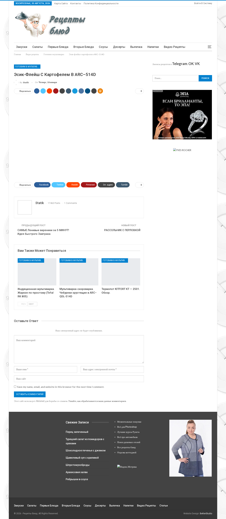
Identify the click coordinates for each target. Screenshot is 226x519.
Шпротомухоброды (78, 465)
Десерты (119, 47)
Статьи (163, 505)
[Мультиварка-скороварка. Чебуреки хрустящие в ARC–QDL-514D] (79, 271)
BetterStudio (206, 513)
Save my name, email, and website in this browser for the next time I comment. (60, 386)
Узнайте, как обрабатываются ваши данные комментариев (97, 401)
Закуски (21, 47)
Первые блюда (58, 47)
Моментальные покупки (129, 421)
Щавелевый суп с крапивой (82, 457)
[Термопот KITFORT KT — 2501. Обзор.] (121, 271)
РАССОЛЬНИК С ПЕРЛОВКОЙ (122, 230)
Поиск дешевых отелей (128, 442)
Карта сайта (61, 3)
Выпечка (136, 47)
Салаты (37, 47)
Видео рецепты (174, 47)
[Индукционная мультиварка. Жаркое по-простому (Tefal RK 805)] (37, 271)
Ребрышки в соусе (77, 479)
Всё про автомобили (127, 437)
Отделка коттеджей (126, 452)
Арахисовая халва (77, 472)
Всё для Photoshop (127, 426)
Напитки (153, 47)
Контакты (75, 3)
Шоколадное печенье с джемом (86, 450)
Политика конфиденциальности (101, 3)
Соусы (103, 47)
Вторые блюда (83, 47)
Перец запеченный (77, 431)
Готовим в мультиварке (27, 66)
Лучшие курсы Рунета (128, 431)
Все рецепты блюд (126, 447)
